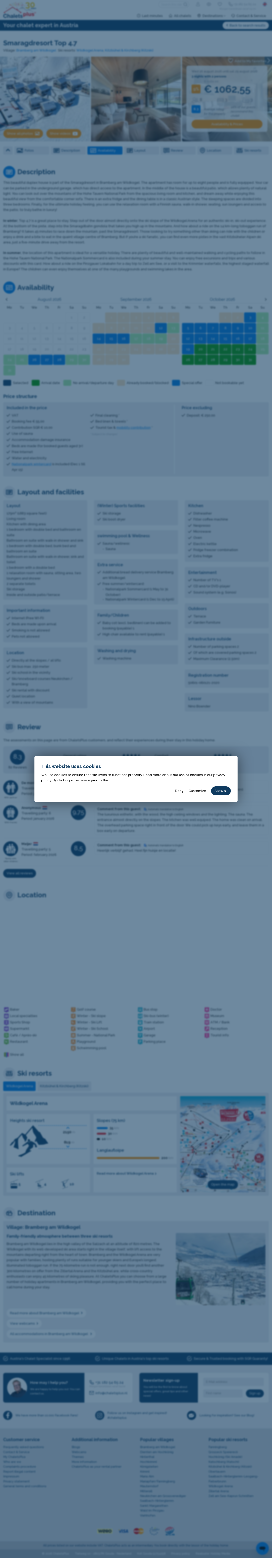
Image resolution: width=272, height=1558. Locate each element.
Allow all (220, 791)
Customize (197, 791)
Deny (179, 791)
